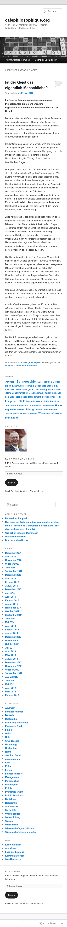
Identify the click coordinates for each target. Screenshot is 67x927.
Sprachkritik (35, 405)
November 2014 (13, 607)
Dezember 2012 (13, 662)
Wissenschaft (51, 409)
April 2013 (10, 651)
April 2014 (10, 625)
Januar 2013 (11, 658)
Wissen (38, 409)
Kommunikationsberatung (18, 59)
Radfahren (10, 405)
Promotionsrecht (34, 401)
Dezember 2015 (13, 589)
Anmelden (10, 848)
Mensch (9, 365)
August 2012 (11, 676)
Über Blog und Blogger (46, 59)
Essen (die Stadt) (44, 385)
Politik (21, 401)
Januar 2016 (11, 585)
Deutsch (47, 381)
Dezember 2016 (13, 574)
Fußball (9, 729)
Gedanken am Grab (15, 536)
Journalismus (36, 392)
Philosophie (35, 362)
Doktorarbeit (11, 718)
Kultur (47, 392)
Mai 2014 (9, 622)
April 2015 (10, 596)
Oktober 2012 (12, 669)
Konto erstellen (13, 844)
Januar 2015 (11, 604)
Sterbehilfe (48, 405)
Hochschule (54, 389)
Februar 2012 (12, 695)
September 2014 (13, 614)
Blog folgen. (12, 871)
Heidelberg (41, 389)
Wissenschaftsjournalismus (21, 413)
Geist (25, 362)
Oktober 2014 (12, 611)
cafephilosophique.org (27, 20)
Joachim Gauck (20, 392)
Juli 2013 (10, 647)
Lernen (9, 770)
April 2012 (10, 688)
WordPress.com (13, 859)
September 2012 (13, 673)
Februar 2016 (12, 582)
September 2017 (13, 571)
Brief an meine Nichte (16, 540)
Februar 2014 (12, 629)
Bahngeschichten (29, 381)
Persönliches (48, 396)
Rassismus (22, 405)
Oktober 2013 (12, 644)
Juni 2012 (10, 680)
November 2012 (13, 666)
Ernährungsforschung (23, 385)
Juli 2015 (10, 593)
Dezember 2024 (13, 552)
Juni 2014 (10, 618)
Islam (8, 392)
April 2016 (10, 578)
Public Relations (51, 401)
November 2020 (13, 560)
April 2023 (10, 556)
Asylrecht (10, 381)
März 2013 (10, 655)
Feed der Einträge (14, 851)
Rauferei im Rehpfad (16, 518)
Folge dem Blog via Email (19, 459)
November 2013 (13, 640)
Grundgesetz (28, 389)
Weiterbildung (25, 409)
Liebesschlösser (18, 396)
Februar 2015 (12, 600)
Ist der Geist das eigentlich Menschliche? (26, 84)
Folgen (11, 482)
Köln (54, 392)
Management (34, 396)
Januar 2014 (11, 633)
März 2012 (10, 691)
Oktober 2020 (12, 563)
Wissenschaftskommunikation (21, 832)
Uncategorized (12, 813)
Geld (18, 389)
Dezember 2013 (13, 636)
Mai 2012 (9, 684)
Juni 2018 (10, 567)
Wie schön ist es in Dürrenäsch (21, 532)
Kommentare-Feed (15, 855)
